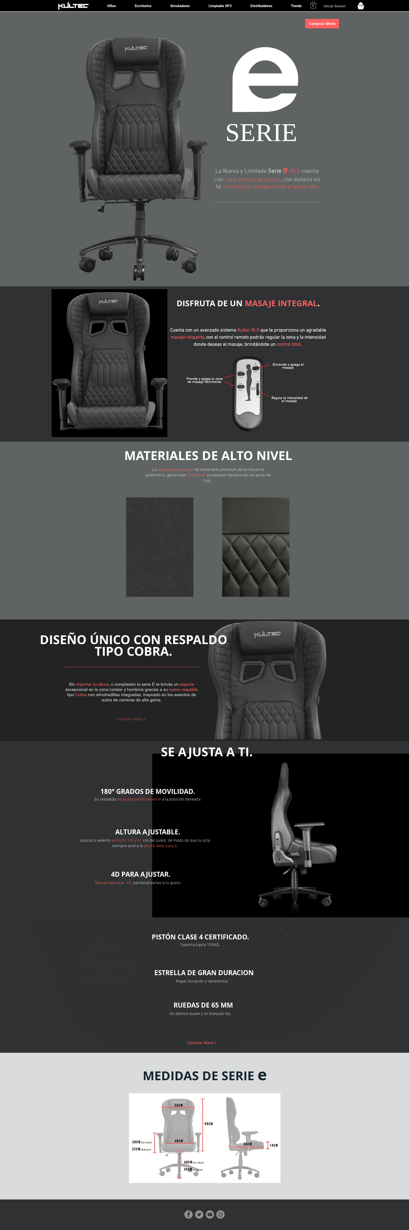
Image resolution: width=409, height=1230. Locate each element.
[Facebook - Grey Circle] (188, 1214)
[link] (313, 5)
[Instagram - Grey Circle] (220, 1214)
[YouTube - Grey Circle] (210, 1214)
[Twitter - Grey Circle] (199, 1214)
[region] (159, 547)
